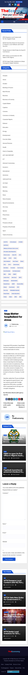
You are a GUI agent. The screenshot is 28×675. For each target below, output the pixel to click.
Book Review (6, 91)
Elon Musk (6, 267)
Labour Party (6, 277)
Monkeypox (6, 280)
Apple (5, 258)
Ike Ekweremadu (16, 271)
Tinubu (5, 296)
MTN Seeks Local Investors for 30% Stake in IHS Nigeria (12, 634)
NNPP (13, 283)
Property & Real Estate (9, 226)
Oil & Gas (5, 207)
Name (5, 524)
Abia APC (14, 254)
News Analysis (7, 199)
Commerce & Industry (8, 115)
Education (5, 127)
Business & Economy (8, 99)
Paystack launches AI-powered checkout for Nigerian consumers (13, 472)
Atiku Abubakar (7, 261)
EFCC (9, 264)
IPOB (9, 274)
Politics (5, 218)
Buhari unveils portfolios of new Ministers (20, 405)
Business (5, 95)
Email (4, 532)
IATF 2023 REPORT (8, 155)
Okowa (5, 287)
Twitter (10, 296)
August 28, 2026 (9, 585)
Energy (5, 131)
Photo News (6, 215)
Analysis (5, 75)
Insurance (5, 167)
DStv (5, 264)
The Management (5, 668)
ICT (4, 159)
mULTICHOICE (14, 280)
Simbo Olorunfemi (15, 293)
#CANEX (20, 242)
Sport (4, 230)
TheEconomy (14, 324)
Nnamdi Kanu (6, 283)
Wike (20, 296)
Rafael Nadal (6, 293)
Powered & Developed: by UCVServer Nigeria (14, 660)
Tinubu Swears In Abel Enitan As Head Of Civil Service (14, 616)
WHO (16, 296)
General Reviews (7, 143)
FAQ (24, 668)
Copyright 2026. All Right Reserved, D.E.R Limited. (14, 658)
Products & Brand (7, 222)
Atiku (15, 258)
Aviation (5, 83)
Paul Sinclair (11, 287)
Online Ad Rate (18, 668)
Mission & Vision (17, 664)
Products (12, 668)
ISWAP (14, 274)
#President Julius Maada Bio (10, 251)
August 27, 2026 (9, 619)
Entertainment (6, 135)
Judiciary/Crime (7, 179)
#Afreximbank (13, 242)
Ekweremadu (16, 264)
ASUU (10, 258)
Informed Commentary (9, 163)
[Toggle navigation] (14, 22)
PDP (18, 287)
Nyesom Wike (20, 283)
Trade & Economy (7, 234)
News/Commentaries (8, 203)
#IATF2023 (6, 245)
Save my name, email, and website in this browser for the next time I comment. (13, 554)
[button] (25, 21)
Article (4, 79)
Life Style (5, 183)
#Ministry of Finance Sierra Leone (11, 248)
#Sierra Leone (7, 254)
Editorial (5, 123)
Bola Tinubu (15, 261)
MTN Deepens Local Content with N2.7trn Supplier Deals (13, 582)
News (4, 195)
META (20, 277)
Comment (6, 493)
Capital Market (7, 103)
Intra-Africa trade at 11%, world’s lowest (8, 405)
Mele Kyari (14, 277)
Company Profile (8, 664)
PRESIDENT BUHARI (14, 290)
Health (4, 147)
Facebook (13, 267)
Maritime (5, 187)
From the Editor (7, 139)
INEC (5, 274)
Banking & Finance (8, 87)
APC (20, 254)
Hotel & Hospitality (8, 151)
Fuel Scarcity (20, 267)
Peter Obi (6, 290)
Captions (5, 107)
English (10, 671)
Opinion (5, 211)
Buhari (22, 261)
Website (5, 541)
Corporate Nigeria (7, 119)
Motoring (5, 191)
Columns (5, 111)
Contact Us (3, 671)
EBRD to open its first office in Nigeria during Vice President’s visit (14, 456)
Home (2, 664)
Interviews (5, 175)
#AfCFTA (5, 242)
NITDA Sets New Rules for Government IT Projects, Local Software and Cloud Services (13, 44)
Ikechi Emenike (7, 271)
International (6, 171)
